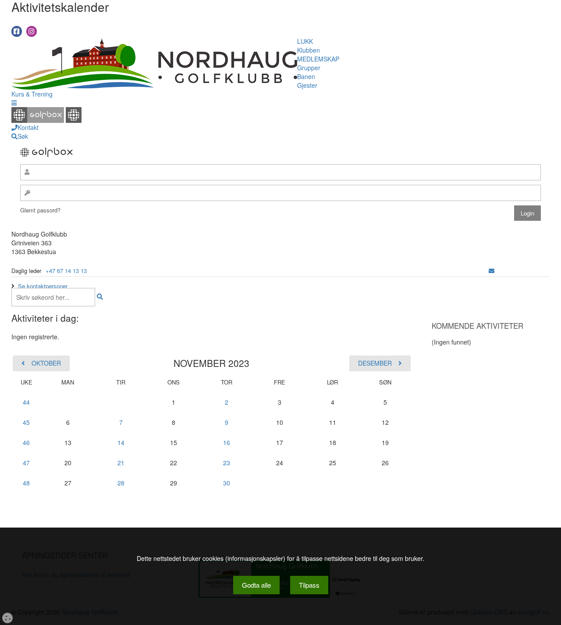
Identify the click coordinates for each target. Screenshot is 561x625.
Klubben (308, 50)
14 (120, 442)
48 (26, 482)
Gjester (307, 85)
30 (226, 482)
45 (26, 422)
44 (26, 402)
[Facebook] (16, 31)
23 (226, 462)
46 (26, 442)
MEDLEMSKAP (318, 58)
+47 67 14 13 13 (66, 270)
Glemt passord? (40, 210)
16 (226, 442)
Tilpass (309, 584)
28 (120, 482)
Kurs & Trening (32, 94)
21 (120, 462)
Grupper (308, 67)
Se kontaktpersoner (42, 286)
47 (26, 462)
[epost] (491, 270)
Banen (306, 76)
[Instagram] (31, 31)
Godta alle (256, 584)
